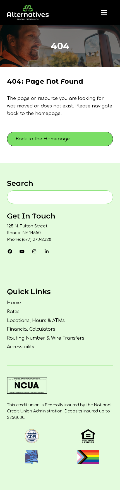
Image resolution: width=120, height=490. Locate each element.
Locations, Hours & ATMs (36, 320)
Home (14, 302)
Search (20, 183)
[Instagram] (34, 251)
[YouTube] (22, 251)
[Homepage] (28, 12)
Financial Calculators (31, 329)
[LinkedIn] (46, 251)
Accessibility (20, 346)
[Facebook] (9, 251)
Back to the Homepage (43, 138)
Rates (13, 311)
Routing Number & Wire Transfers (45, 338)
